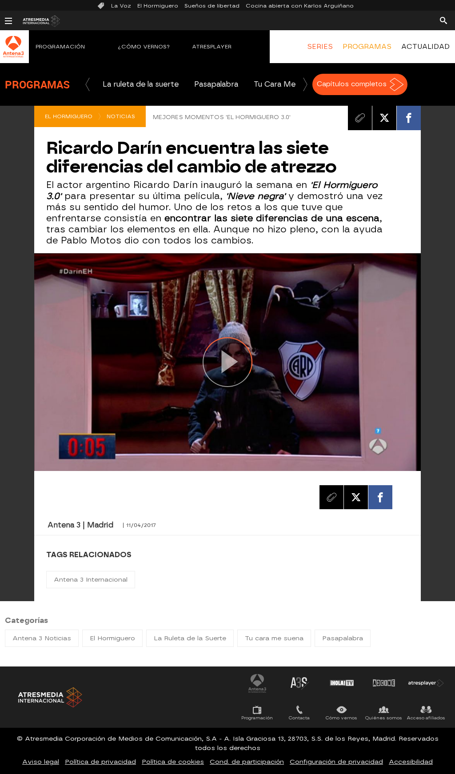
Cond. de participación (247, 762)
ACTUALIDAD (425, 47)
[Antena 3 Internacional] (13, 52)
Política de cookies (173, 762)
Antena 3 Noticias (41, 638)
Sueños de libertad (211, 6)
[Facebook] (409, 118)
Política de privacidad (100, 762)
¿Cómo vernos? (144, 47)
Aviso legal (40, 762)
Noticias (121, 116)
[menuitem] (319, 46)
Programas (37, 84)
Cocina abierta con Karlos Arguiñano (300, 6)
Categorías (26, 620)
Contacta (299, 717)
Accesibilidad (411, 762)
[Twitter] (384, 118)
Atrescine (384, 683)
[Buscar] (443, 20)
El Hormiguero (157, 6)
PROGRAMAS (367, 47)
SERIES (320, 47)
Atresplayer (211, 47)
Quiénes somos (383, 717)
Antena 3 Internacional (91, 579)
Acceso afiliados (426, 717)
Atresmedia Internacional (49, 697)
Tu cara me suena (274, 638)
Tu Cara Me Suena (286, 84)
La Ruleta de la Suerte (190, 638)
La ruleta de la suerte (141, 84)
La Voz (121, 6)
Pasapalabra (216, 84)
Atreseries (299, 683)
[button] (87, 84)
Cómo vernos (341, 717)
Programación (60, 47)
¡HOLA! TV (341, 683)
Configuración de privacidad (336, 762)
